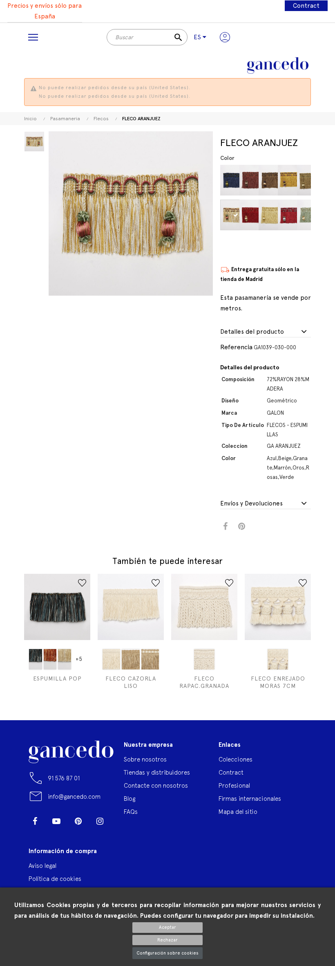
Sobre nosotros (145, 759)
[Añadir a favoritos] (82, 583)
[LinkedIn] (35, 833)
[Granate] (255, 180)
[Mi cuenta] (224, 37)
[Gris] (64, 659)
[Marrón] (275, 180)
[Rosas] (294, 215)
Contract (306, 5)
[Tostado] (130, 659)
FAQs (131, 811)
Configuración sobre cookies (167, 953)
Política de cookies (55, 878)
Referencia (236, 347)
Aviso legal (42, 865)
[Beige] (236, 215)
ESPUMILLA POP (57, 678)
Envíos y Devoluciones (251, 503)
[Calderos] (50, 659)
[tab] (265, 332)
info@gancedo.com (74, 796)
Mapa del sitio (238, 811)
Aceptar (167, 927)
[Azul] (236, 180)
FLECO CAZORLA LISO (130, 682)
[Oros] (275, 215)
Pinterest (242, 526)
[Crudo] (111, 659)
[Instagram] (100, 821)
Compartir (225, 526)
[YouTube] (56, 821)
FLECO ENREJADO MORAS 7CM (278, 682)
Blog (129, 798)
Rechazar (167, 940)
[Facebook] (35, 821)
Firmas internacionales (250, 798)
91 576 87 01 (64, 778)
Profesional (234, 785)
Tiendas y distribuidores (157, 772)
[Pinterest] (78, 821)
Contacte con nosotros (156, 785)
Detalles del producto (252, 331)
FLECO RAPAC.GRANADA (204, 682)
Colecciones (235, 759)
